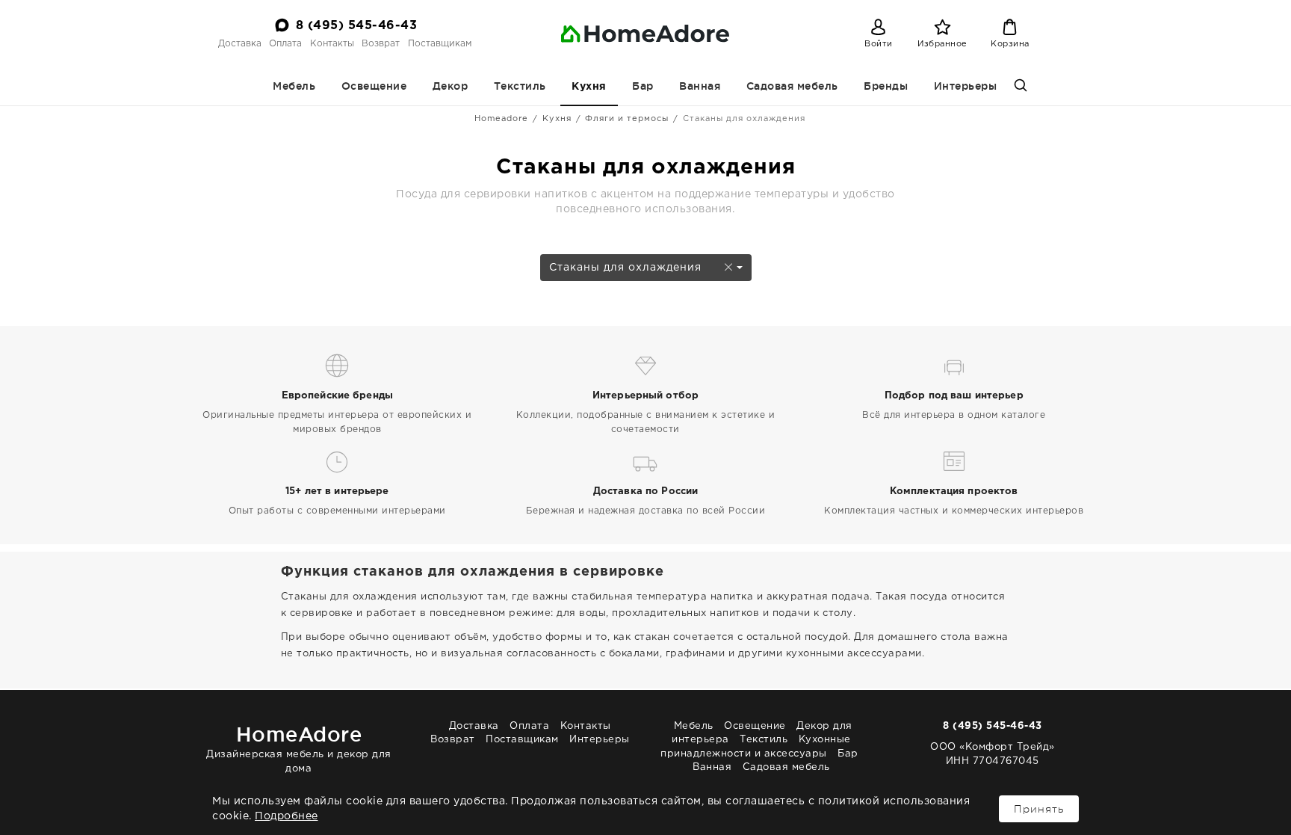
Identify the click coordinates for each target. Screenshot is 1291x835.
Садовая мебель (792, 86)
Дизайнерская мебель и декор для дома (298, 748)
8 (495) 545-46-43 (357, 25)
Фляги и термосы (627, 119)
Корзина (1010, 44)
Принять (1039, 809)
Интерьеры (965, 86)
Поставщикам (439, 44)
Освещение (374, 86)
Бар (643, 86)
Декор (450, 86)
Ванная (699, 86)
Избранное (942, 44)
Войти (878, 44)
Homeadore (501, 119)
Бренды (886, 86)
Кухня (589, 86)
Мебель (294, 86)
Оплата (285, 44)
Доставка (239, 44)
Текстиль (520, 86)
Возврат (381, 44)
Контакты (332, 44)
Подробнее (286, 816)
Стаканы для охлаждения (627, 267)
